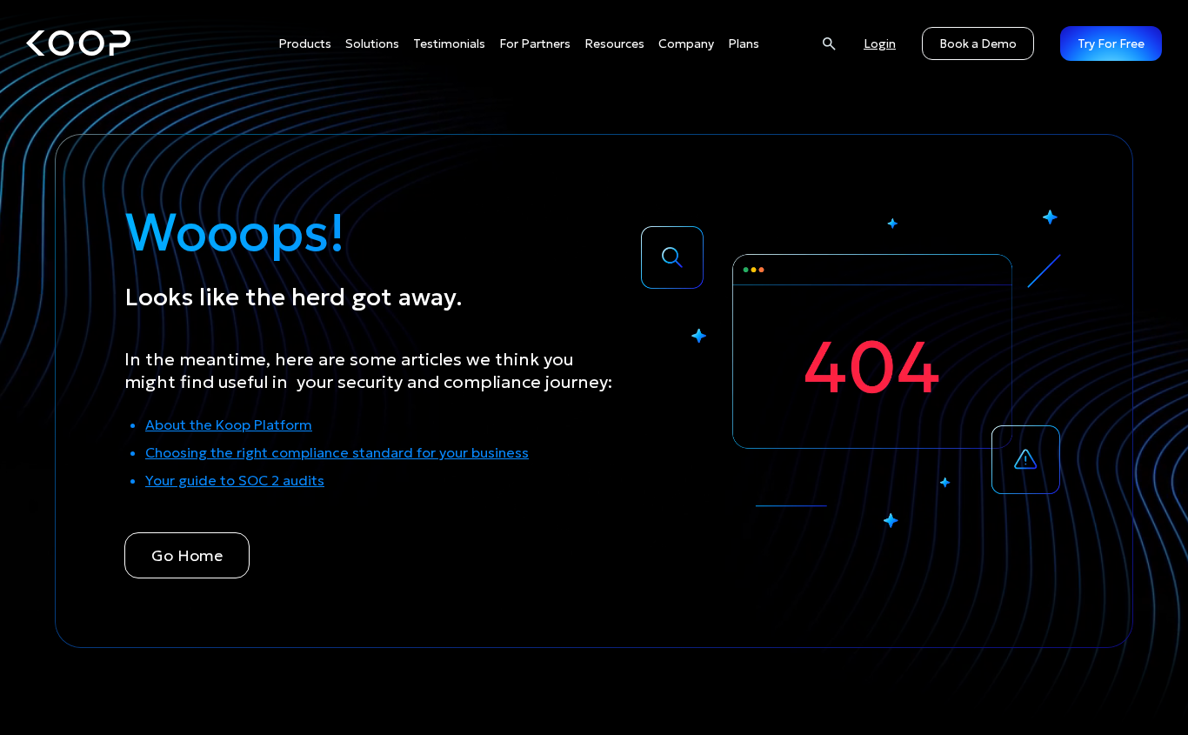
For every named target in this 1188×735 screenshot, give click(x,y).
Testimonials (449, 43)
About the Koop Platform (228, 424)
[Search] (829, 43)
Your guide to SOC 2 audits (234, 480)
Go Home (187, 555)
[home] (78, 43)
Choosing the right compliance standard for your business (337, 452)
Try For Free (1111, 43)
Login (880, 43)
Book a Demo (978, 43)
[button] (304, 44)
